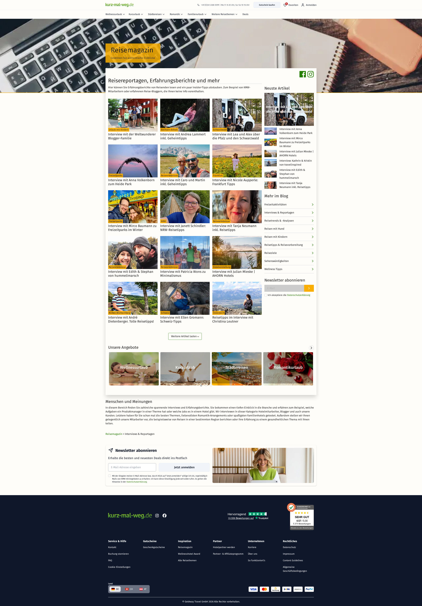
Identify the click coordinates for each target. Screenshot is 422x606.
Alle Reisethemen (187, 560)
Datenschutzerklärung (298, 295)
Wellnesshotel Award (189, 553)
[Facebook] (164, 516)
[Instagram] (156, 516)
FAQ (110, 560)
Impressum (289, 553)
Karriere (252, 547)
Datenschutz (289, 547)
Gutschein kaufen (267, 5)
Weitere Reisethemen (223, 14)
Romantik (175, 14)
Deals (245, 14)
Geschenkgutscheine (154, 547)
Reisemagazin (185, 547)
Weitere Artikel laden (184, 336)
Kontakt (112, 547)
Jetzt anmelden (184, 467)
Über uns (252, 553)
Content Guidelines (293, 560)
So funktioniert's (256, 560)
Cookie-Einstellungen (119, 567)
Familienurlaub (195, 14)
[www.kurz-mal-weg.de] (120, 5)
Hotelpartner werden (224, 547)
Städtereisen (155, 14)
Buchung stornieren (118, 553)
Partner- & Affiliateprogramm (228, 553)
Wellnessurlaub (114, 14)
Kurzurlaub (134, 14)
